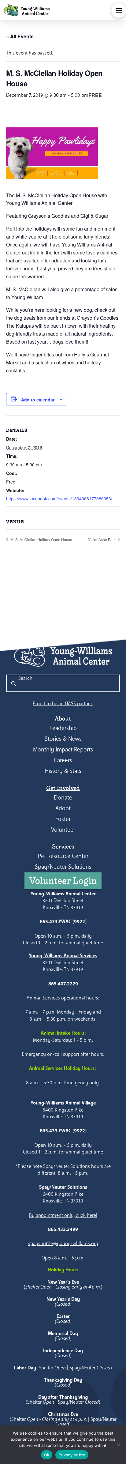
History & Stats (63, 771)
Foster (63, 819)
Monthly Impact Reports (63, 749)
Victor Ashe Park (102, 539)
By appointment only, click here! (63, 1215)
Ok (47, 1454)
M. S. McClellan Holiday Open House (40, 539)
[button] (118, 10)
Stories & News (63, 739)
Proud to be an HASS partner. (63, 703)
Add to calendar (37, 400)
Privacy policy (71, 1454)
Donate (63, 797)
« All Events (20, 36)
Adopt (63, 808)
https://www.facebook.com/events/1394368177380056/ (59, 498)
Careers (63, 760)
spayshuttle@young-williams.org (63, 1243)
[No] (118, 1445)
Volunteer (63, 830)
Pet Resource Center (63, 856)
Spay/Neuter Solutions (63, 867)
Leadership (63, 728)
